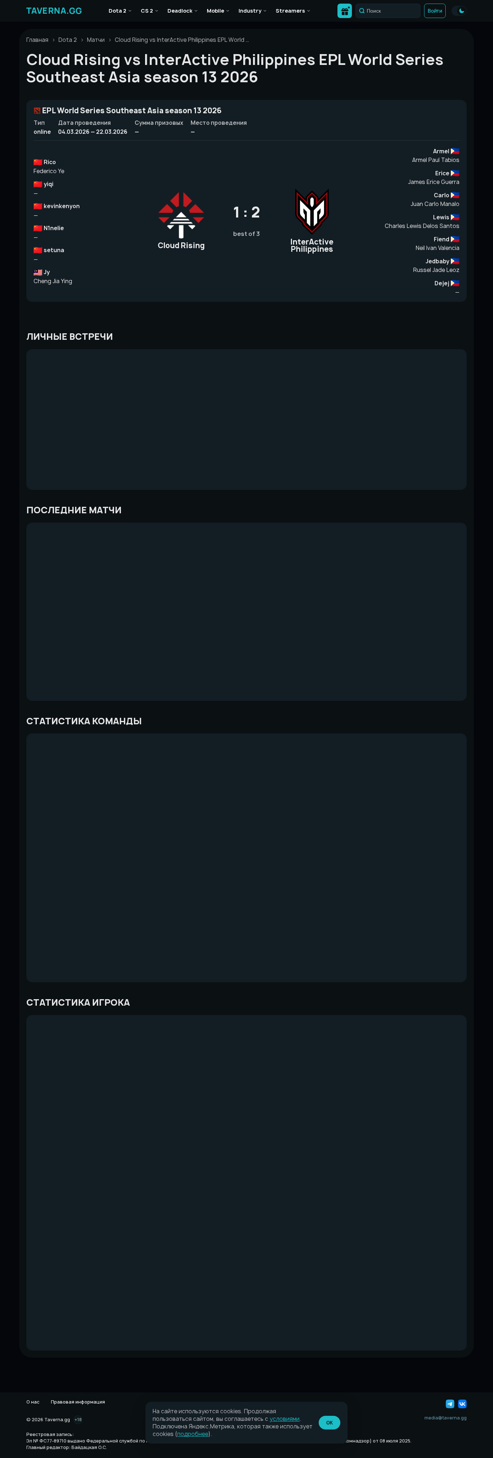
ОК (329, 1423)
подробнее (192, 1434)
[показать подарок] (344, 11)
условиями (285, 1419)
